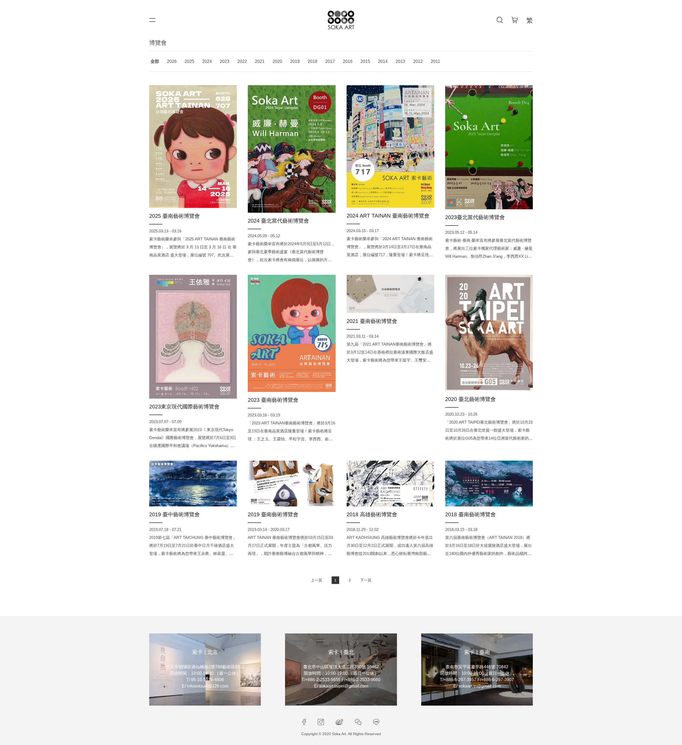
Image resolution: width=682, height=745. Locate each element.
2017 (330, 61)
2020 (277, 61)
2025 (189, 61)
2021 (260, 61)
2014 (383, 61)
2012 (418, 61)
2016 (347, 61)
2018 (312, 61)
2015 (365, 61)
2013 (400, 61)
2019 (295, 61)
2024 (207, 61)
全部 (155, 61)
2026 (172, 61)
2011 (435, 61)
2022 (242, 61)
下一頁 (365, 580)
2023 (224, 61)
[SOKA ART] (341, 20)
